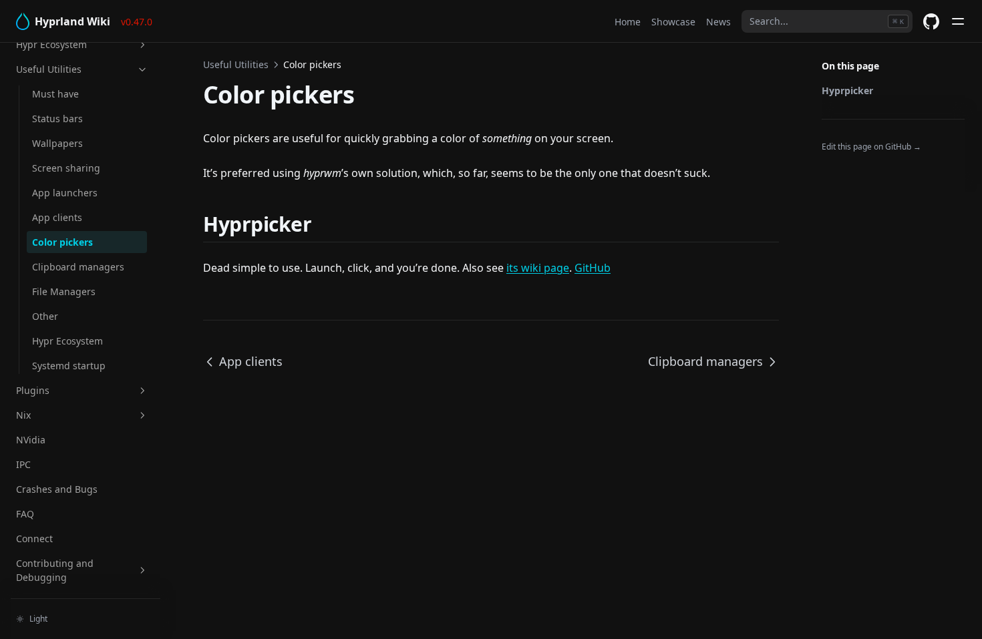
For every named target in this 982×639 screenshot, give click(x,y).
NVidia (30, 439)
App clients (57, 217)
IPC (23, 464)
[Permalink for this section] (328, 224)
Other (45, 316)
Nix (23, 415)
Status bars (57, 118)
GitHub (593, 267)
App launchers (65, 192)
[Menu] (958, 21)
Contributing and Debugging (55, 570)
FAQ (25, 513)
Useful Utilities (48, 69)
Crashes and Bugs (57, 489)
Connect (34, 538)
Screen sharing (66, 168)
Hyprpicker (847, 90)
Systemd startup (69, 365)
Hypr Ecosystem (51, 44)
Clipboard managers (78, 266)
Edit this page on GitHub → (871, 146)
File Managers (64, 291)
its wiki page (537, 267)
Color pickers (62, 242)
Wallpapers (57, 143)
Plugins (32, 390)
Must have (55, 93)
